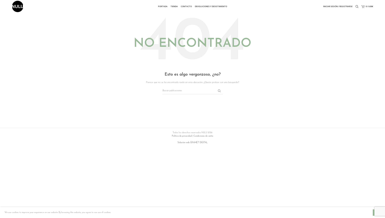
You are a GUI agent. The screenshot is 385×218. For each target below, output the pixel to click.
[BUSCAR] (219, 90)
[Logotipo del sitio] (17, 6)
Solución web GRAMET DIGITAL (193, 142)
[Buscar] (357, 6)
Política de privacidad (182, 136)
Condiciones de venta (203, 136)
